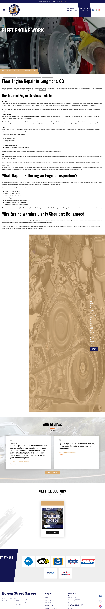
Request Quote (94, 348)
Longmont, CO (13, 443)
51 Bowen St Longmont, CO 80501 (21, 70)
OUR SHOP (48, 597)
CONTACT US (49, 606)
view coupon (52, 533)
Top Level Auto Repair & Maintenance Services (29, 77)
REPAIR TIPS (49, 603)
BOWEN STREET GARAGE (9, 77)
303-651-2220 (84, 10)
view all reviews (52, 473)
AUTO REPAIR (49, 600)
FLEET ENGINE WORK (47, 77)
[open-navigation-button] (4, 10)
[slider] (52, 428)
